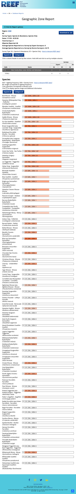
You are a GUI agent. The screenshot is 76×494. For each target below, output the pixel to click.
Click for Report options (14, 27)
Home (4, 13)
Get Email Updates (38, 484)
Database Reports (18, 13)
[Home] (14, 4)
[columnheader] (59, 64)
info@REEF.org (49, 487)
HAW (9, 31)
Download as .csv (66, 33)
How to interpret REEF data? (51, 51)
